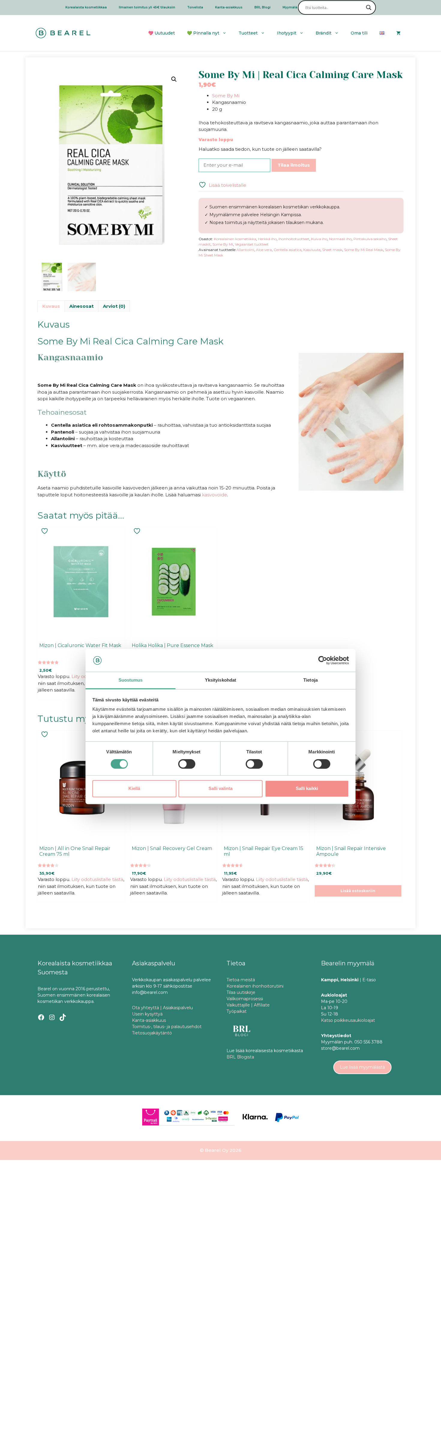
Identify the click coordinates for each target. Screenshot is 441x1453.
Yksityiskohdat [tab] (220, 680)
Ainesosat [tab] (81, 306)
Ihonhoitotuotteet (293, 239)
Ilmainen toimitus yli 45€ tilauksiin (147, 7)
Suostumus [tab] (130, 680)
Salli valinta (220, 788)
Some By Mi (225, 95)
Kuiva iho (319, 239)
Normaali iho (340, 239)
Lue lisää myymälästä (362, 1067)
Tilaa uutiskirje (240, 992)
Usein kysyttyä (147, 1014)
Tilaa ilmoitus (294, 165)
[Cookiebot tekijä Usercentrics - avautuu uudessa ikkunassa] (322, 660)
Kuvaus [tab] (51, 306)
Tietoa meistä (240, 979)
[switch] (186, 764)
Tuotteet (248, 33)
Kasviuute (311, 249)
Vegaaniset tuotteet (251, 244)
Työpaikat (236, 1011)
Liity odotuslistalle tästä (97, 879)
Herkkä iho (267, 239)
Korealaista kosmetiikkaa (86, 7)
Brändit (324, 33)
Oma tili (359, 33)
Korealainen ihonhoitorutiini (255, 986)
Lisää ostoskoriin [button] (357, 890)
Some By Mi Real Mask (363, 249)
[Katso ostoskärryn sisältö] (398, 33)
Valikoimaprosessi (244, 998)
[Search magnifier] (368, 7)
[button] (174, 79)
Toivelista (195, 7)
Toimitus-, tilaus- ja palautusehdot (167, 1026)
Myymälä (290, 7)
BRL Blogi (262, 7)
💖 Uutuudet (161, 33)
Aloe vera (264, 249)
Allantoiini (245, 249)
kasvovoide (214, 495)
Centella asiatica (288, 249)
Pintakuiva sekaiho (369, 239)
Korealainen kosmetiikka (235, 239)
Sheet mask (332, 249)
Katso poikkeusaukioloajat (348, 1020)
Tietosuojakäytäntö (152, 1033)
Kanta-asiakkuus (228, 7)
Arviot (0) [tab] (114, 306)
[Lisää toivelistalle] (45, 531)
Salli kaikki (307, 788)
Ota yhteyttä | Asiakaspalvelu (162, 1007)
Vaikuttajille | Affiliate (248, 1005)
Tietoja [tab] (310, 680)
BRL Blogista (240, 1057)
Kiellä (134, 788)
